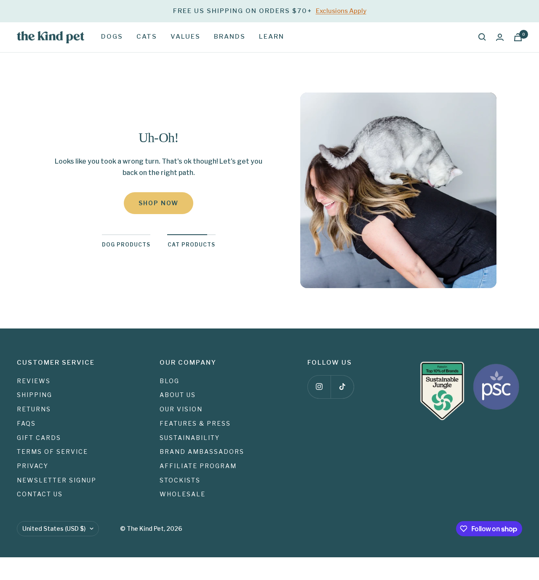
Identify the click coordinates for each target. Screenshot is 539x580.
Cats (146, 36)
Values (185, 36)
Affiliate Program (198, 465)
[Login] (500, 37)
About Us (178, 394)
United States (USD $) (53, 528)
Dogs (112, 36)
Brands (229, 36)
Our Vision (181, 409)
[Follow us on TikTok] (342, 386)
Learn (271, 36)
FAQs (26, 423)
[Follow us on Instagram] (319, 386)
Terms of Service (52, 451)
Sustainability (190, 437)
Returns (34, 409)
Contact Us (40, 494)
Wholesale (182, 494)
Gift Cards (39, 437)
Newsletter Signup (56, 480)
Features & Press (195, 423)
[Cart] (518, 37)
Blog (169, 380)
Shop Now (159, 203)
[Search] (482, 37)
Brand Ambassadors (202, 451)
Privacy (32, 465)
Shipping (34, 394)
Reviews (34, 380)
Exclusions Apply (341, 11)
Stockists (180, 480)
